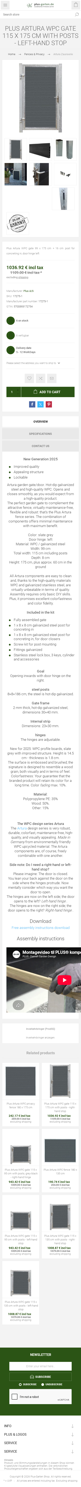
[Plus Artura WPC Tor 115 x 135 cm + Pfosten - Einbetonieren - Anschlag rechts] (60, 1213)
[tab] (40, 421)
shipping (23, 277)
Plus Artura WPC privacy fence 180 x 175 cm (21, 1105)
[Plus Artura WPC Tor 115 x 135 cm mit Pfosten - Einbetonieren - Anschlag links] (20, 1279)
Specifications (40, 433)
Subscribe (30, 1384)
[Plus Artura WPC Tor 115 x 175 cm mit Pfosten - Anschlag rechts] (60, 1081)
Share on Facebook (32, 404)
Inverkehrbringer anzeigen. (40, 1037)
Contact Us (40, 446)
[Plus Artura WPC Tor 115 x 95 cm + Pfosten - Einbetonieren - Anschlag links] (20, 1213)
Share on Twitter (40, 404)
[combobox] (36, 14)
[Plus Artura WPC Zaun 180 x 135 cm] (60, 1147)
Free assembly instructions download (41, 928)
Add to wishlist (29, 378)
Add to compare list (40, 378)
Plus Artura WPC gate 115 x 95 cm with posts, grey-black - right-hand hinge (21, 1173)
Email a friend (51, 378)
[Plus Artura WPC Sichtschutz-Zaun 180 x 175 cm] (20, 1081)
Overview (40, 421)
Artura (22, 828)
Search (77, 14)
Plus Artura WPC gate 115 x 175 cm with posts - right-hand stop (60, 1107)
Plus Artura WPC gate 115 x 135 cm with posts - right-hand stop (60, 1239)
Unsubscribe (53, 1384)
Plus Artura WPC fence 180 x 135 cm (60, 1171)
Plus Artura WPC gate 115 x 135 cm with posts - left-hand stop (21, 1305)
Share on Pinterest (49, 404)
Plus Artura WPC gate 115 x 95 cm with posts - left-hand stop (20, 1239)
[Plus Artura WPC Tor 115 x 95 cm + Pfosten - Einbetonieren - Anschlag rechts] (20, 1147)
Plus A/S (28, 291)
